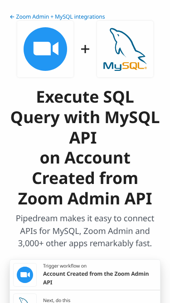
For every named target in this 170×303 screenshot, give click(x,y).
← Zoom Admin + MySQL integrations (57, 16)
